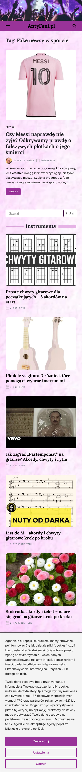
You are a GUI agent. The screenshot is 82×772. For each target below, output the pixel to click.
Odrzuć (41, 764)
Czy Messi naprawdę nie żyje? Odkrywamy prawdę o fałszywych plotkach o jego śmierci (38, 143)
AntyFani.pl (41, 25)
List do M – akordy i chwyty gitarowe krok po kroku (33, 535)
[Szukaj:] (34, 213)
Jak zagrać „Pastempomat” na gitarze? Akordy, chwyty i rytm (36, 456)
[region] (41, 702)
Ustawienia (41, 752)
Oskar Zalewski (24, 160)
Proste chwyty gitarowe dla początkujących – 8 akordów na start (36, 296)
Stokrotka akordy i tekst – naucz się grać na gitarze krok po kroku (39, 614)
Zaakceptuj (41, 741)
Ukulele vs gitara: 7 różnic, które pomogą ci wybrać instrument (38, 378)
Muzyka (10, 127)
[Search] (74, 26)
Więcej (13, 191)
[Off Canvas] (8, 26)
